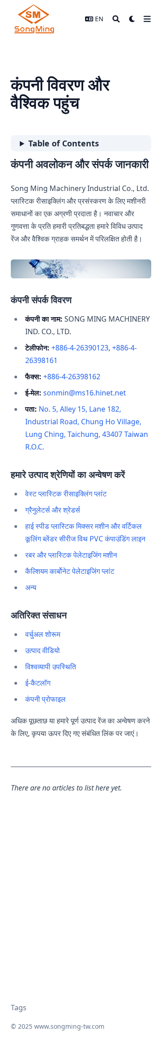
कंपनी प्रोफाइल (45, 699)
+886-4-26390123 (79, 348)
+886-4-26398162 (71, 376)
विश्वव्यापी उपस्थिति (50, 667)
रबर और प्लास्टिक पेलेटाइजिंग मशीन (71, 555)
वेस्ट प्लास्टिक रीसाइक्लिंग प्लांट (66, 494)
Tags (19, 1008)
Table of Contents (63, 143)
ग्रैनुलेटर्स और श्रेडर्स (52, 510)
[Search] (116, 19)
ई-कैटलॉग (37, 683)
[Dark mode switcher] (132, 19)
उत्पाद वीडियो (42, 650)
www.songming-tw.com (69, 1026)
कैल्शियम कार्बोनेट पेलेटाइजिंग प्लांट (69, 571)
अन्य (30, 587)
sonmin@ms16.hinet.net (84, 393)
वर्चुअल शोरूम (42, 634)
